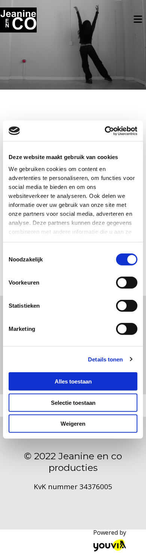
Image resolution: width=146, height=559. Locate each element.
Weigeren (73, 423)
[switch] (126, 283)
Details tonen (105, 359)
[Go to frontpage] (18, 19)
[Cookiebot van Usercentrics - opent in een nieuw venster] (105, 131)
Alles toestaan (73, 381)
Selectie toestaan (73, 402)
